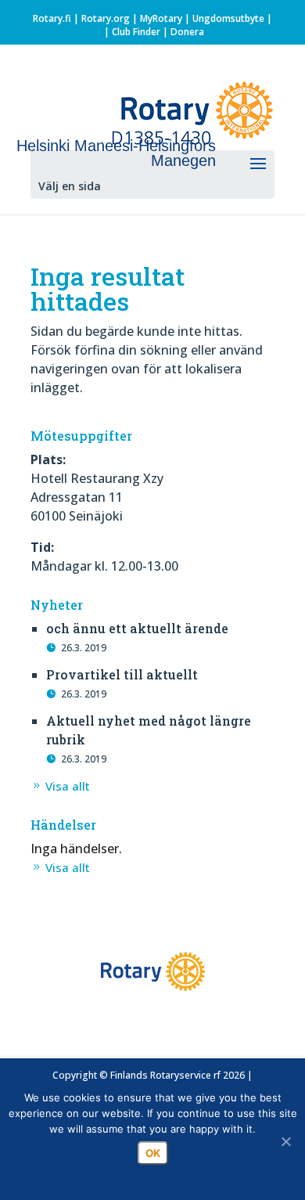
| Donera (182, 31)
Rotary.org (105, 18)
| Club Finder (131, 31)
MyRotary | (166, 18)
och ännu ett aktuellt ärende (137, 628)
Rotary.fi (52, 18)
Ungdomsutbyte (228, 18)
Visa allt (67, 786)
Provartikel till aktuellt (122, 674)
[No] (285, 1141)
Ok (152, 1153)
